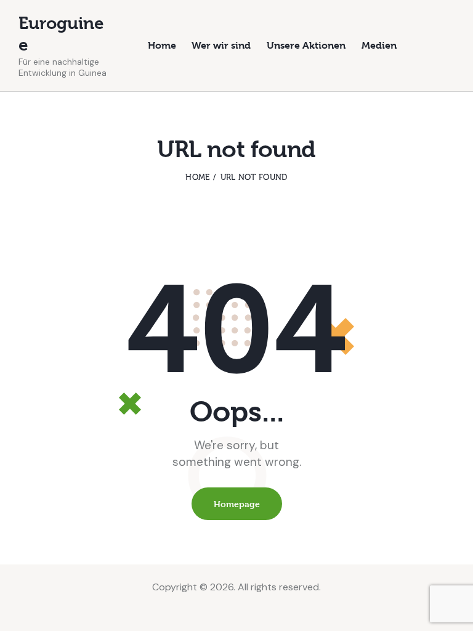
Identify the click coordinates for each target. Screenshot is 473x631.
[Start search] (446, 47)
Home (197, 177)
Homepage (237, 504)
